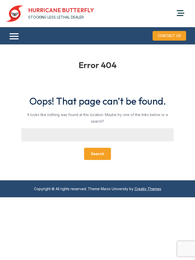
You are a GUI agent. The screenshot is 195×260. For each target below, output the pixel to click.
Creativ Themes (148, 189)
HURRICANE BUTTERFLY (61, 10)
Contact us (169, 36)
